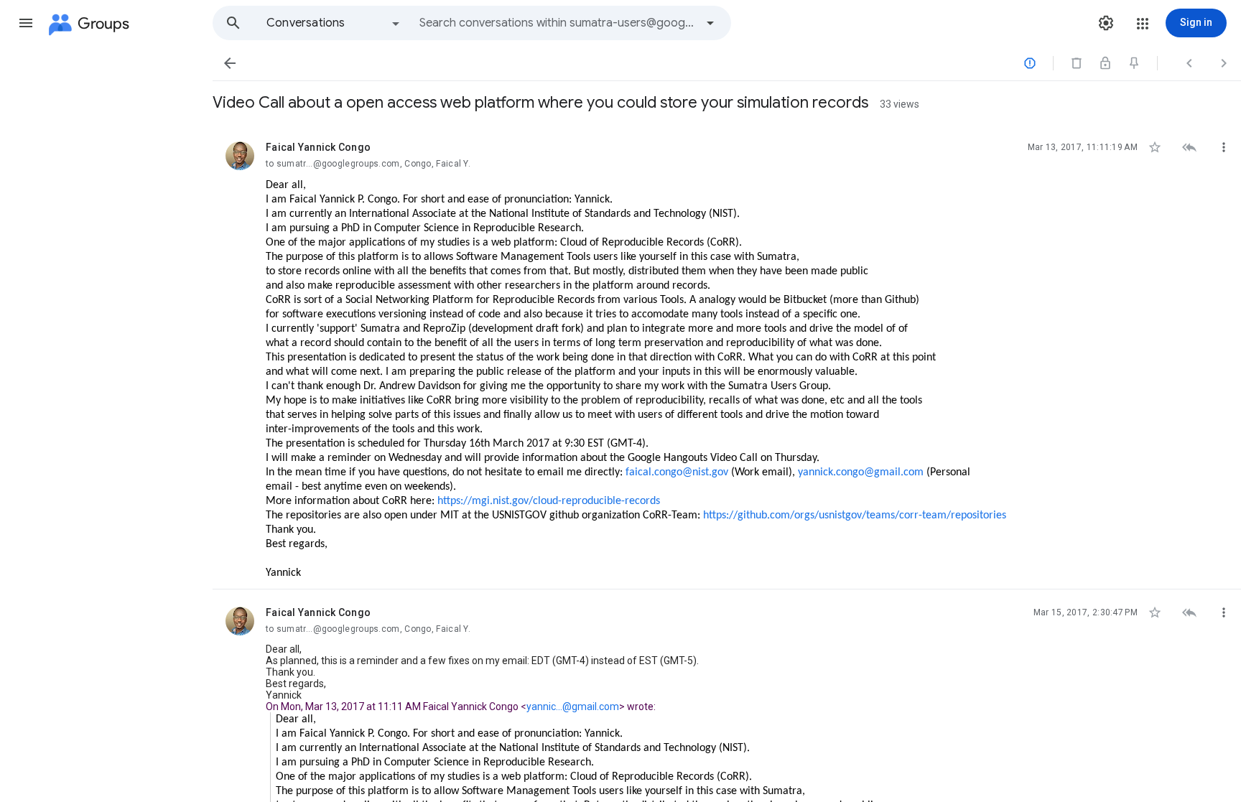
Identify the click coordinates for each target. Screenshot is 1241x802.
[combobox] (557, 22)
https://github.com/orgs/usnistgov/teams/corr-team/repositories (854, 515)
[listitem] (727, 356)
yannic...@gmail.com (572, 706)
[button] (26, 23)
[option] (334, 22)
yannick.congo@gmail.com (861, 472)
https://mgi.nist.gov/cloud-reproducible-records (548, 501)
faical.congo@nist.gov (677, 472)
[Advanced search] (710, 22)
